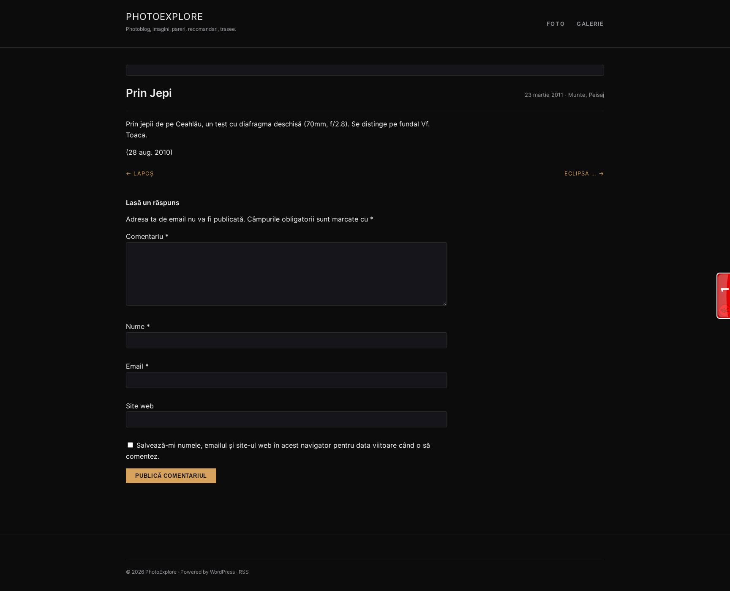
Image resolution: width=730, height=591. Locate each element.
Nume (138, 326)
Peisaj (596, 94)
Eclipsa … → (584, 173)
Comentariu (147, 236)
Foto (556, 23)
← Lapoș (140, 173)
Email (137, 366)
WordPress (222, 572)
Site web (140, 406)
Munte (577, 94)
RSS (244, 572)
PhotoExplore (164, 16)
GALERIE (590, 23)
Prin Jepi (149, 92)
